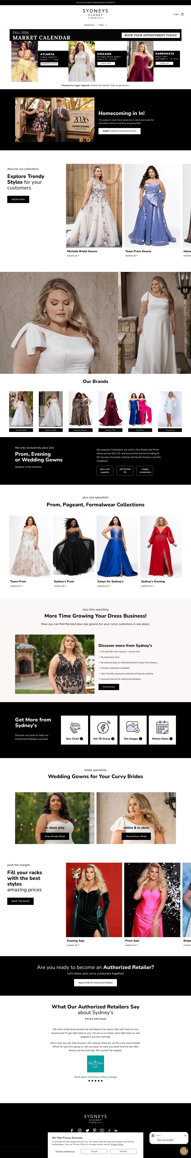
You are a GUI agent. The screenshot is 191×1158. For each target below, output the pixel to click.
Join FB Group (101, 738)
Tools (101, 25)
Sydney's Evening (153, 581)
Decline (123, 1151)
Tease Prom (140, 430)
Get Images (131, 738)
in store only (54, 828)
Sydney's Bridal (50, 430)
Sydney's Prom (110, 430)
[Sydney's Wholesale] (96, 14)
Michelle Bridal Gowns (82, 251)
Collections (89, 25)
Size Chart (72, 738)
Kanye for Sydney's (110, 581)
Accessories (170, 430)
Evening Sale (75, 940)
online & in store (136, 828)
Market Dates (160, 738)
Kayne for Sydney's (80, 430)
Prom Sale (132, 940)
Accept (94, 1151)
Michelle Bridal (21, 430)
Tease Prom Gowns (138, 251)
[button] (182, 14)
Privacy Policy (117, 1144)
